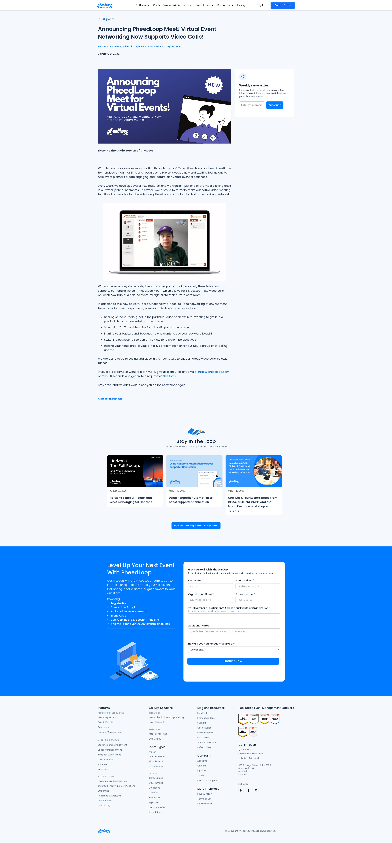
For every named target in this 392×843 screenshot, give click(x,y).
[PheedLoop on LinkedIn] (241, 790)
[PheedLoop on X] (256, 790)
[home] (104, 5)
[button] (142, 5)
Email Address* (245, 580)
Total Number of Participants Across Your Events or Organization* (229, 608)
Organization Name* (201, 594)
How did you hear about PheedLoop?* (211, 643)
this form (169, 376)
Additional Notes (198, 625)
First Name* (195, 580)
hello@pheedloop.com (213, 372)
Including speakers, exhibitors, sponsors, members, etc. (213, 611)
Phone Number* (245, 594)
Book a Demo (283, 5)
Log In (260, 5)
